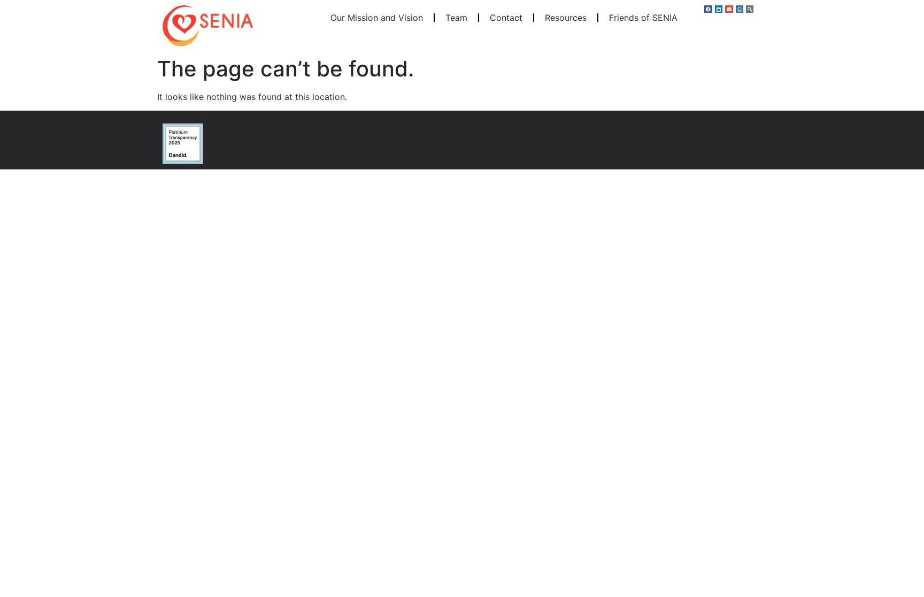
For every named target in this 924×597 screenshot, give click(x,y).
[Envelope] (729, 9)
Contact (506, 17)
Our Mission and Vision (376, 17)
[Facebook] (708, 9)
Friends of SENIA (643, 17)
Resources (566, 17)
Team (456, 17)
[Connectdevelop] (739, 9)
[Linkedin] (718, 9)
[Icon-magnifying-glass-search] (749, 9)
